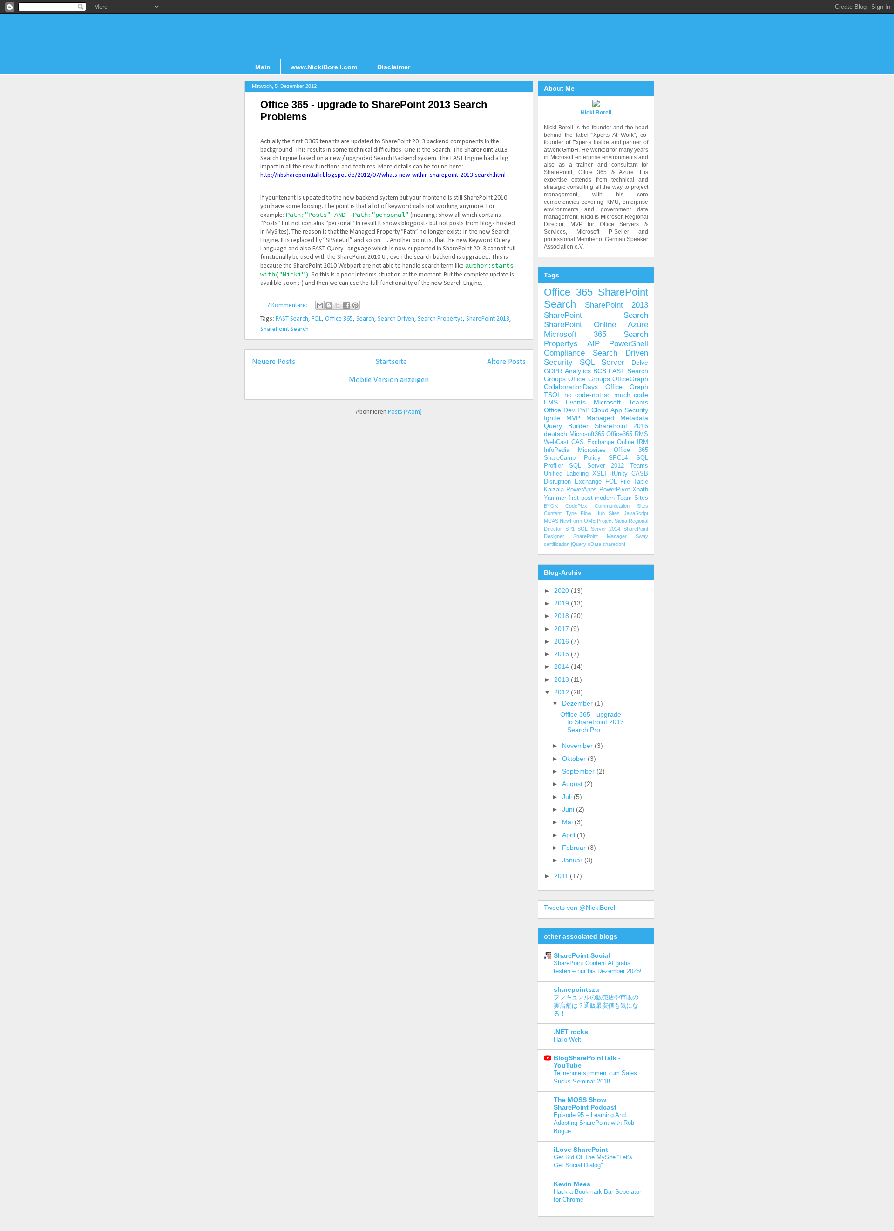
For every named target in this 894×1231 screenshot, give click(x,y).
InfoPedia (556, 450)
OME (590, 521)
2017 (562, 628)
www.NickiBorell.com (324, 67)
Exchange (588, 481)
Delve (639, 362)
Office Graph (627, 386)
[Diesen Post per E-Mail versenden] (320, 305)
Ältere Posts (506, 362)
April (569, 835)
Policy (592, 458)
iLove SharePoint (581, 1149)
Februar (575, 847)
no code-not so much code (606, 394)
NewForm (571, 521)
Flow (586, 513)
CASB (639, 474)
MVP (573, 418)
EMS (551, 402)
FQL (317, 319)
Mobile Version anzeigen (389, 380)
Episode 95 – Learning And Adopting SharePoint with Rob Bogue (594, 1123)
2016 (562, 641)
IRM (642, 442)
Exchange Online (610, 442)
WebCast (556, 442)
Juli (568, 796)
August (573, 783)
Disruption (557, 481)
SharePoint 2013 (487, 319)
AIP (593, 343)
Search (365, 319)
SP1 (570, 528)
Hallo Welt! (568, 1039)
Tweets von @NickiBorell (580, 907)
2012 (562, 692)
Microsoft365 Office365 (601, 434)
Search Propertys (440, 319)
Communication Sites (621, 506)
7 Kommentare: (288, 305)
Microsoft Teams (621, 402)
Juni (569, 809)
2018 (562, 615)
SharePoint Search (284, 329)
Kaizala (554, 489)
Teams (639, 466)
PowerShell (628, 343)
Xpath (640, 489)
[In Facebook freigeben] (346, 305)
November (578, 745)
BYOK (551, 506)
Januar (573, 860)
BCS (599, 371)
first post (581, 498)
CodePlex (576, 506)
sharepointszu (576, 989)
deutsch (555, 433)
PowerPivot (614, 489)
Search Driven (396, 319)
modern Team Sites (621, 498)
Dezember (578, 703)
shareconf (614, 544)
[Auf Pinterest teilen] (355, 305)
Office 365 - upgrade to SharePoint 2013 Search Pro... (592, 722)
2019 (562, 603)
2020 (562, 590)
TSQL (552, 394)
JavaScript (636, 513)
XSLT (599, 474)
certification (556, 544)
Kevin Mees (572, 1184)
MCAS (551, 521)
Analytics (578, 371)
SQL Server (602, 362)
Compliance (564, 353)
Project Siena (612, 521)
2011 (562, 876)
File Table (634, 481)
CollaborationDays (571, 386)
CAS (577, 442)
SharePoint (623, 292)
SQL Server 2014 (598, 528)
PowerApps (581, 489)
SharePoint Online (580, 324)
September (579, 771)
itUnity (619, 474)
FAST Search (292, 319)
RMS (641, 434)
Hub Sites (608, 513)
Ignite (552, 418)
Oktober (575, 758)
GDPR (553, 371)
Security (558, 362)
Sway (642, 536)
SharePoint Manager (600, 536)
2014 (562, 666)
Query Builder (566, 426)
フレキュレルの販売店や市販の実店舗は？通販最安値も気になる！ (596, 1005)
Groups (555, 379)
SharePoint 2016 (621, 426)
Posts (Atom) (405, 412)
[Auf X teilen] (337, 305)
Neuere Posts (273, 362)
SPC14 (618, 458)
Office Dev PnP (566, 410)
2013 (562, 679)
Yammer (555, 498)
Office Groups (589, 379)
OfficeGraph (630, 379)
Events (576, 402)
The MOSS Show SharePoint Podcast (585, 1103)
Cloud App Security (619, 410)
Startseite (391, 362)
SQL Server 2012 (596, 466)
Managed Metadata (617, 418)
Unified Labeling (566, 474)
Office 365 (339, 319)
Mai (568, 822)
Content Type (560, 513)
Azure (638, 324)
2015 (562, 654)
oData (594, 544)
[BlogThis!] (328, 305)
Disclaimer (393, 67)
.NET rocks (571, 1032)
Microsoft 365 (575, 334)
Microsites (592, 450)
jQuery (578, 544)
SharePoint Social (582, 955)
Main (263, 67)
